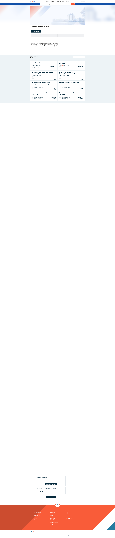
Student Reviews (43, 119)
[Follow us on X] (74, 518)
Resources (67, 1)
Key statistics (44, 108)
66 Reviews (64, 36)
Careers (45, 115)
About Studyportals (37, 512)
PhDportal (51, 515)
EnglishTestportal (53, 521)
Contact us (36, 519)
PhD (57, 170)
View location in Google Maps (56, 395)
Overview (44, 106)
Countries (57, 1)
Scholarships (62, 1)
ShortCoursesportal (53, 518)
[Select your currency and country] (66, 513)
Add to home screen (70, 522)
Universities (52, 1)
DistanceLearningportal (54, 516)
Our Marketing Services (38, 516)
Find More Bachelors (36, 31)
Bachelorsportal (52, 512)
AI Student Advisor (37, 515)
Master (54, 170)
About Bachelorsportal (38, 514)
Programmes (47, 1)
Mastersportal (52, 514)
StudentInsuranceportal (54, 522)
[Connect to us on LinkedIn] (69, 518)
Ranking (77, 36)
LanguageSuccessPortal (54, 524)
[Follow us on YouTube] (71, 518)
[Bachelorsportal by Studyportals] (32, 1)
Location (44, 117)
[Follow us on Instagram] (76, 518)
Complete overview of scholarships (57, 196)
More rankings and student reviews (55, 251)
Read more (50, 224)
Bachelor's (37, 36)
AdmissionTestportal (53, 519)
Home (31, 39)
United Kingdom (39, 39)
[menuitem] (48, 1)
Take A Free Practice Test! (51, 484)
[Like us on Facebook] (66, 518)
